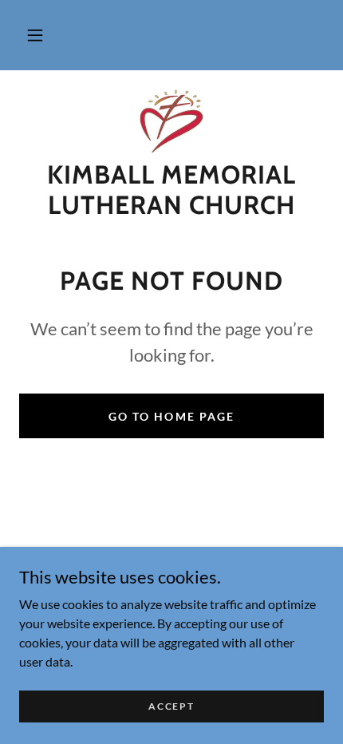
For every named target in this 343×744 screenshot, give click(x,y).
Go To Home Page (171, 416)
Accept (171, 706)
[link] (171, 121)
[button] (35, 35)
